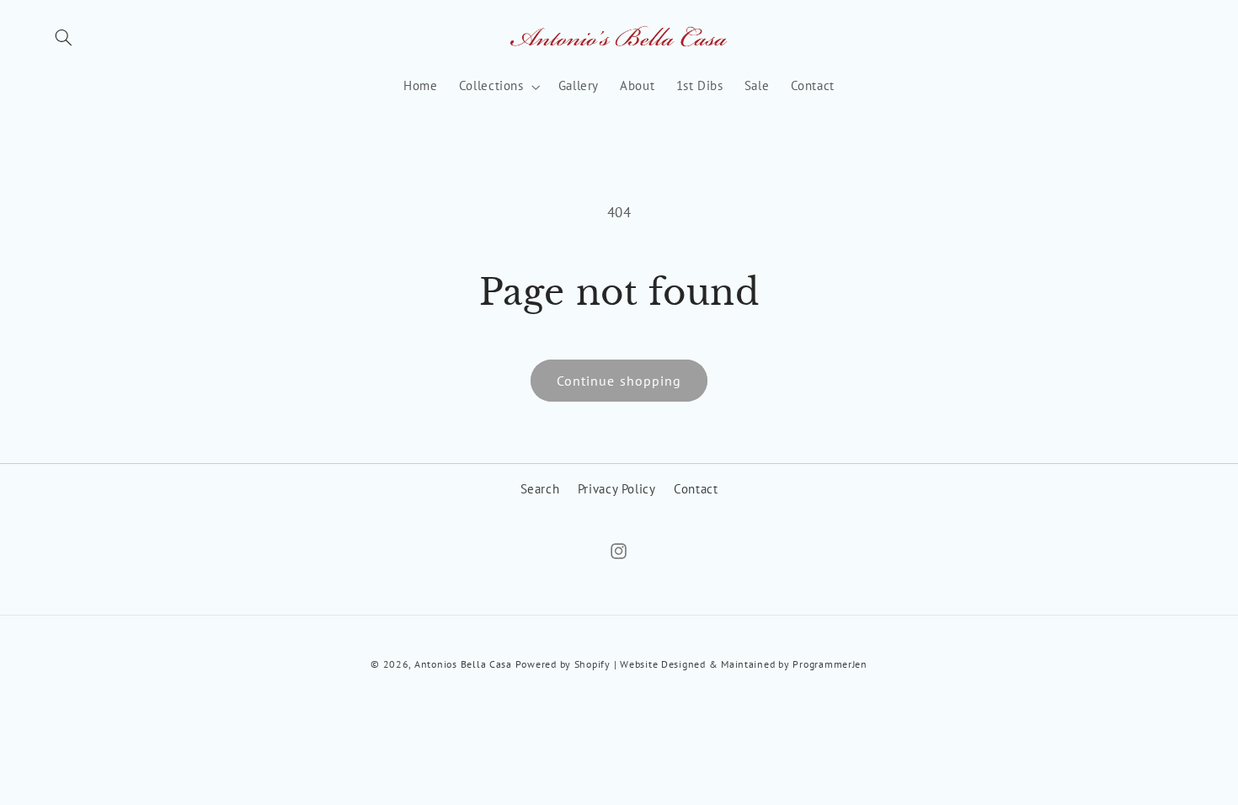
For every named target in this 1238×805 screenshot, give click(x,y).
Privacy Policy (617, 489)
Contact (696, 489)
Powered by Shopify (563, 664)
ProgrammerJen (829, 664)
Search (540, 489)
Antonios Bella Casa (463, 664)
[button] (64, 38)
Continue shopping (619, 380)
